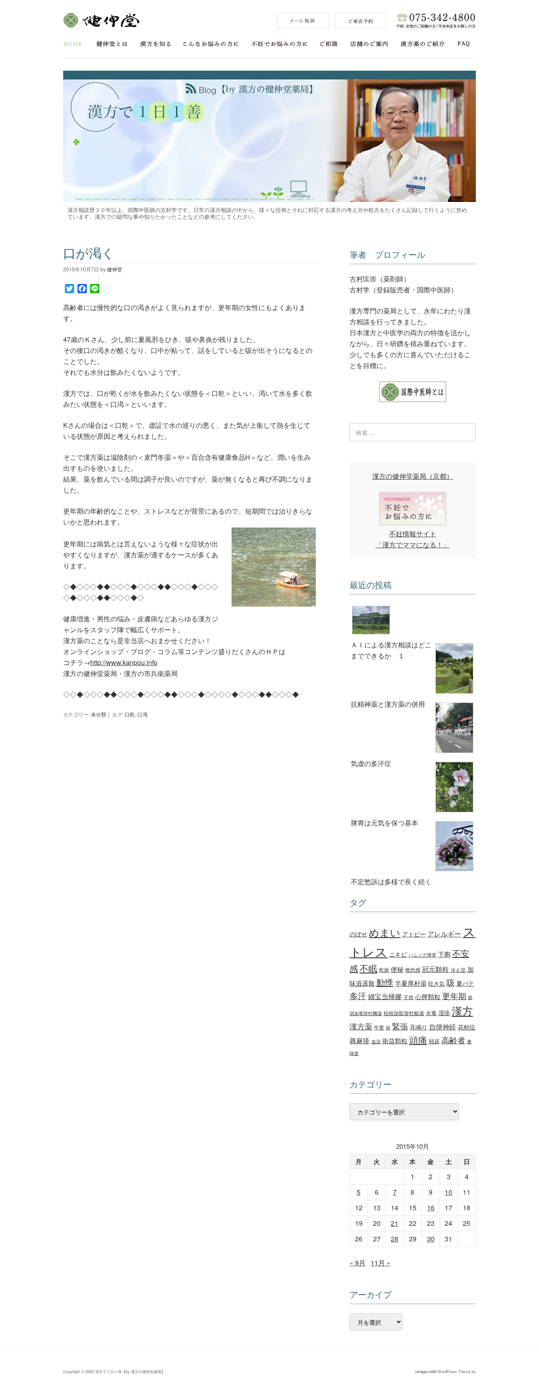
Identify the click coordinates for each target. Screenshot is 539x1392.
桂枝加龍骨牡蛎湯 (404, 1012)
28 (394, 1239)
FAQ (463, 44)
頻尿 (434, 1041)
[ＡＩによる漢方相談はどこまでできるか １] (413, 621)
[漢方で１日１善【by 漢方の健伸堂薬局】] (269, 199)
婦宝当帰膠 (385, 996)
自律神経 (442, 1026)
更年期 (454, 995)
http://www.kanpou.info (123, 662)
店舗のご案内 (369, 44)
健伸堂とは (112, 44)
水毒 (431, 1013)
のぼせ (358, 934)
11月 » (380, 1262)
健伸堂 (101, 20)
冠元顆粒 (435, 969)
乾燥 (384, 969)
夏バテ (465, 983)
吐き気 (436, 983)
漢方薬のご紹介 (422, 44)
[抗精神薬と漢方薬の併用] (413, 669)
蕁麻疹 (360, 1040)
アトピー (414, 933)
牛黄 (379, 1027)
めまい (384, 932)
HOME (72, 44)
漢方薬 (361, 1026)
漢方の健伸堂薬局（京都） (412, 476)
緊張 (400, 1025)
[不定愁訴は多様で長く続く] (413, 847)
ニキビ (398, 953)
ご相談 (329, 44)
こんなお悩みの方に (211, 44)
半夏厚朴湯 (411, 982)
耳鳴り (418, 1027)
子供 (408, 996)
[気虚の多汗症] (413, 729)
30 (431, 1239)
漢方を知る (155, 44)
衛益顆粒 (395, 1040)
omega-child (425, 1371)
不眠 (368, 968)
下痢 (444, 953)
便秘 (397, 968)
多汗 (358, 996)
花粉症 (466, 1027)
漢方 (462, 1010)
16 (431, 1207)
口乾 (130, 714)
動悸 (384, 982)
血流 (376, 1041)
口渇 (142, 714)
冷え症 (458, 969)
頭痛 (418, 1039)
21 (394, 1223)
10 (448, 1192)
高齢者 (453, 1039)
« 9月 (358, 1262)
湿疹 (444, 1012)
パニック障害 (422, 955)
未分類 (98, 714)
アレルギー (444, 933)
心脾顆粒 (427, 996)
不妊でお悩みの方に (279, 44)
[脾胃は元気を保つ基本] (413, 788)
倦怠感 (412, 969)
